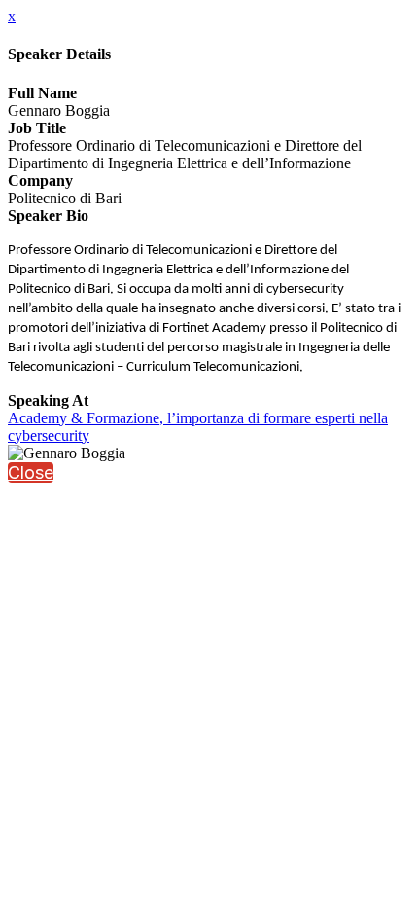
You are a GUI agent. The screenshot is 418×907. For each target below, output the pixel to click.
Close (30, 472)
